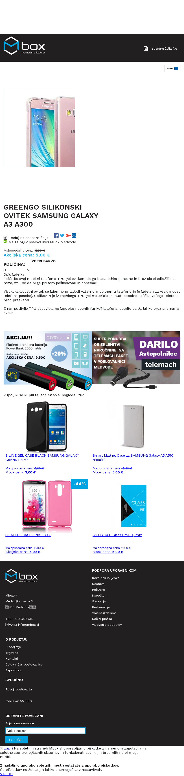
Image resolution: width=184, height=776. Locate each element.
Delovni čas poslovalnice (24, 664)
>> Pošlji (16, 740)
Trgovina (11, 652)
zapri (8, 748)
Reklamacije (101, 607)
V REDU (6, 774)
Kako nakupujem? (105, 578)
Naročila (98, 595)
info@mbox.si (28, 624)
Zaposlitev (13, 670)
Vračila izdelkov (104, 613)
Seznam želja (164, 48)
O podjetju (13, 647)
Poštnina (98, 589)
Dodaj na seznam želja (28, 238)
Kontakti (11, 658)
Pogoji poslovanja (18, 689)
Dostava (98, 584)
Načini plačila (102, 619)
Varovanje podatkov (107, 624)
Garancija (99, 601)
